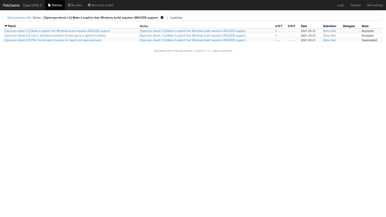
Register (355, 5)
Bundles (76, 5)
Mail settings (375, 5)
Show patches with (19, 17)
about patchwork (222, 50)
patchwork (160, 50)
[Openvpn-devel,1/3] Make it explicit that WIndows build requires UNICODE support (57, 31)
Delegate (349, 26)
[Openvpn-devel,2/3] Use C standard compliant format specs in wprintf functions (55, 35)
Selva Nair (329, 31)
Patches (56, 5)
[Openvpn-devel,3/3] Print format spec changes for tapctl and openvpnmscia (52, 40)
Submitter (329, 26)
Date (304, 26)
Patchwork (11, 5)
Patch (12, 26)
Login (340, 5)
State (365, 26)
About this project (102, 5)
